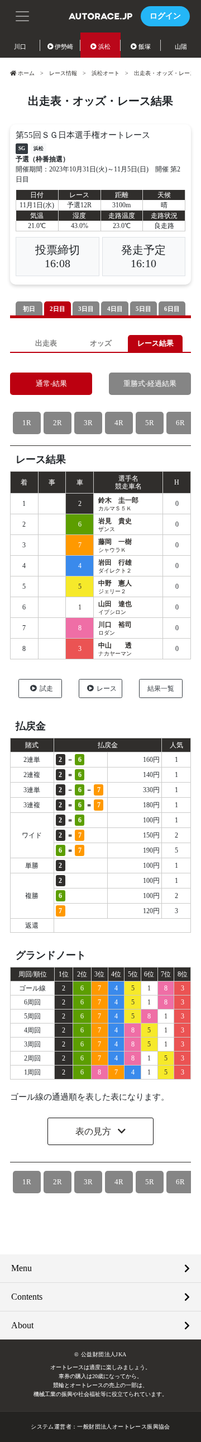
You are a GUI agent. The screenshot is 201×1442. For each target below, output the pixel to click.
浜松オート (105, 73)
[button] (22, 15)
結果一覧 (160, 688)
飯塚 (144, 46)
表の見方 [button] (94, 1131)
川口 (20, 46)
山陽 (181, 46)
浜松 (104, 46)
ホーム (26, 73)
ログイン (165, 16)
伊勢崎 (64, 46)
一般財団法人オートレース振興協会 (123, 1427)
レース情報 (63, 73)
